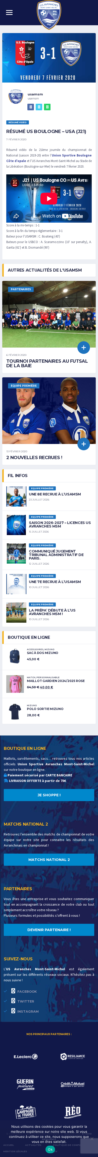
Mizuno (49, 649)
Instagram (27, 1011)
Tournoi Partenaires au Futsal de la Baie (47, 363)
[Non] (91, 1138)
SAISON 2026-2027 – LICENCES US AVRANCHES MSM (60, 524)
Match (31, 677)
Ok (50, 1149)
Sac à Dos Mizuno (42, 653)
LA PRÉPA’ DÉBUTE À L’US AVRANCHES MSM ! (52, 612)
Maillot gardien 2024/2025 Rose (56, 681)
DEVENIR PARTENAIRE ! (49, 930)
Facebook (26, 991)
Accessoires (35, 649)
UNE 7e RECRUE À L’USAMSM (55, 582)
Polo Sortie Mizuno (45, 709)
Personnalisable (48, 677)
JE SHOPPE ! (49, 795)
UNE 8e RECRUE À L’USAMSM (55, 494)
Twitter (25, 1001)
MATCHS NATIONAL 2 (49, 859)
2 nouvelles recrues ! (34, 457)
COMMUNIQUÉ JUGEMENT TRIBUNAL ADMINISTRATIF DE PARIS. (56, 555)
